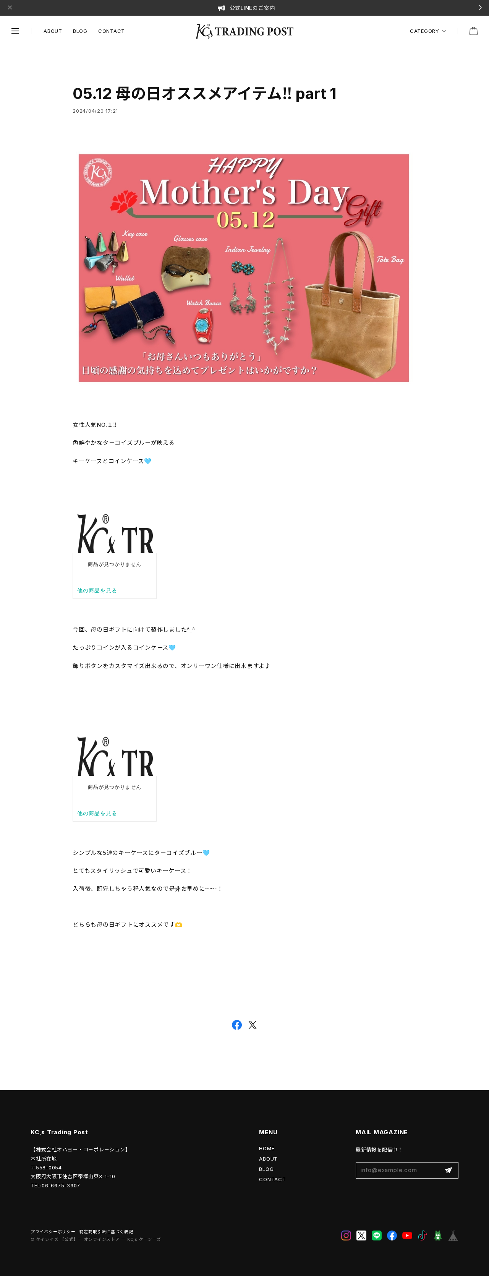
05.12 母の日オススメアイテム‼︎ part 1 (205, 93)
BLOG (80, 31)
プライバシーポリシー (53, 1231)
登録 (448, 1170)
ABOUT (53, 31)
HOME (266, 1148)
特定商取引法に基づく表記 (106, 1231)
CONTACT (111, 31)
